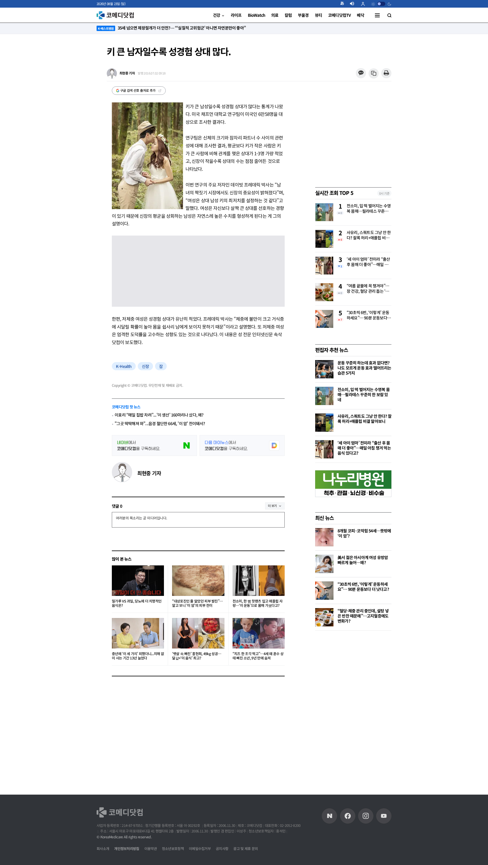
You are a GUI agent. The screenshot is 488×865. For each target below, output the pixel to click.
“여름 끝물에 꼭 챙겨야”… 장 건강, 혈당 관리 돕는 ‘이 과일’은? (368, 288)
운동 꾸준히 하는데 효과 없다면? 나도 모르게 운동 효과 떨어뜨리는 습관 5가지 (364, 368)
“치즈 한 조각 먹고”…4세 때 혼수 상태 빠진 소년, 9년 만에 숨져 (258, 656)
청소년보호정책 (173, 848)
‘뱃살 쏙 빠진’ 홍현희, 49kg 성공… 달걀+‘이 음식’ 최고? (196, 656)
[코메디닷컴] (347, 816)
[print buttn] (386, 73)
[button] (344, 4)
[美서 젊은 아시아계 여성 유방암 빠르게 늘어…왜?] (324, 564)
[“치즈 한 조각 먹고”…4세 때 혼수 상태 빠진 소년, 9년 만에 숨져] (259, 633)
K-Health (124, 366)
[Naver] (329, 816)
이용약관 (150, 848)
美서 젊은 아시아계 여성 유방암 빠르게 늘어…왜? (363, 559)
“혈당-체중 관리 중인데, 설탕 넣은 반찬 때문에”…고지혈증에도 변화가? (363, 616)
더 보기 (272, 505)
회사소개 (103, 848)
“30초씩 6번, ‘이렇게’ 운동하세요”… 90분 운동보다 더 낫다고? (368, 315)
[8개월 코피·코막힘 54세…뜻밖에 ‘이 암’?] (324, 537)
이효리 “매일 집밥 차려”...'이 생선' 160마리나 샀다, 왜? (159, 415)
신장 (145, 366)
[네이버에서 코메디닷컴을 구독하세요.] (154, 445)
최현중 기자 (149, 473)
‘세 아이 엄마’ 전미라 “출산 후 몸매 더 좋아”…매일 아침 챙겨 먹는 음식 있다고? (368, 262)
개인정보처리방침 (126, 848)
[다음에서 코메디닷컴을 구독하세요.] (242, 445)
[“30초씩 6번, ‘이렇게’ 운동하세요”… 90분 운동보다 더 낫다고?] (324, 590)
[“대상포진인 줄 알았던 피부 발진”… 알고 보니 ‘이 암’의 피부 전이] (198, 580)
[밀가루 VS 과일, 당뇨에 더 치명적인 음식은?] (138, 580)
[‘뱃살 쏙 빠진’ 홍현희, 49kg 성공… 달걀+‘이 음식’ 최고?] (198, 633)
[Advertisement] (353, 714)
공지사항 (222, 848)
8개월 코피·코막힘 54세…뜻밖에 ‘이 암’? (364, 533)
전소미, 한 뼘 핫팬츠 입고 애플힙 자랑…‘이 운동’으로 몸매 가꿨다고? (257, 603)
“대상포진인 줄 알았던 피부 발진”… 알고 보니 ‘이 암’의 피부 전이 (197, 603)
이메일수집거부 (200, 848)
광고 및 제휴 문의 (245, 848)
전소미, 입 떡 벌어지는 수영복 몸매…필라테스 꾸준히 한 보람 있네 (369, 208)
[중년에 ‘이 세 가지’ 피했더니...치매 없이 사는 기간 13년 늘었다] (138, 633)
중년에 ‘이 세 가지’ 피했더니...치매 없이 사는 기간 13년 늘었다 (138, 656)
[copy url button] (374, 73)
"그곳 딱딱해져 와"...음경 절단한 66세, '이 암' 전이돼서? (160, 423)
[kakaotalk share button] (360, 73)
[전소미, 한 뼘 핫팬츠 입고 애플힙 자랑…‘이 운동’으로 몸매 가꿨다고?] (259, 580)
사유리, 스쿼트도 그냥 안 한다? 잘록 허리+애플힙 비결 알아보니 (369, 235)
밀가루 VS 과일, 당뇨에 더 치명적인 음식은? (136, 603)
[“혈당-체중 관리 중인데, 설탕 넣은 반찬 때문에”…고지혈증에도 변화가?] (324, 617)
